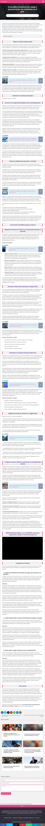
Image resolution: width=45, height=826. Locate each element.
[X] (8, 712)
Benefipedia (4, 1)
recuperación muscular (7, 27)
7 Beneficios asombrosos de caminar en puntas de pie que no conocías (11, 716)
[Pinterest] (11, 712)
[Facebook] (2, 712)
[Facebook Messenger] (5, 712)
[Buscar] (37, 15)
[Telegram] (17, 712)
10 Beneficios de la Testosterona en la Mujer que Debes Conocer (33, 716)
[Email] (20, 712)
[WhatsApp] (14, 712)
